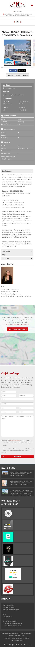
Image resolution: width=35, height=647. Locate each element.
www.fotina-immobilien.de (13, 626)
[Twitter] (7, 645)
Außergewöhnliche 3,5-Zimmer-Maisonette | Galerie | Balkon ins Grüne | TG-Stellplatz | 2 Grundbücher (21, 482)
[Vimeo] (16, 645)
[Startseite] (17, 5)
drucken (26, 75)
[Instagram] (30, 645)
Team (4, 614)
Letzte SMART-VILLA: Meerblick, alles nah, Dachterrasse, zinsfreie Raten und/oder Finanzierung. (21, 473)
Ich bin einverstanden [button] (17, 329)
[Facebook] (4, 645)
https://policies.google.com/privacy (17, 324)
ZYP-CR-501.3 (7, 104)
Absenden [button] (17, 456)
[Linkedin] (24, 645)
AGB (13, 638)
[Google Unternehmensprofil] (9, 645)
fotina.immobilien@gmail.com (10, 294)
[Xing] (21, 645)
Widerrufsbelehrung (17, 640)
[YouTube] (13, 645)
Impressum (7, 638)
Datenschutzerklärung (14, 440)
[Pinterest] (18, 645)
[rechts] (20, 21)
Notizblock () (11, 75)
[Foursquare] (27, 645)
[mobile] (32, 4)
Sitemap (27, 638)
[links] (14, 21)
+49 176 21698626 (18, 11)
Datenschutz (20, 638)
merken (19, 75)
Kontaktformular (8, 616)
